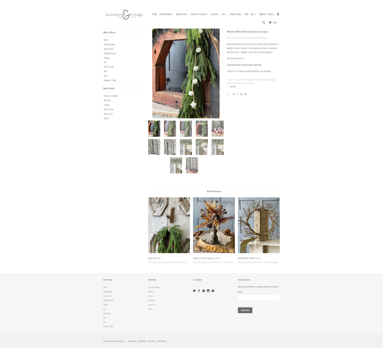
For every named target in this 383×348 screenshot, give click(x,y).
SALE (253, 14)
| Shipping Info (130, 341)
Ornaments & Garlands (244, 83)
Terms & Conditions (111, 95)
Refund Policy (141, 341)
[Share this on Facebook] (237, 94)
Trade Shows (108, 109)
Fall (224, 14)
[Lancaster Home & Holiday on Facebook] (199, 290)
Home (154, 14)
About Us (107, 100)
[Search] (264, 23)
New (246, 14)
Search (106, 118)
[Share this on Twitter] (233, 94)
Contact (106, 104)
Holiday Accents (231, 83)
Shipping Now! (166, 14)
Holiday (215, 14)
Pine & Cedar (236, 14)
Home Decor (182, 14)
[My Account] (278, 14)
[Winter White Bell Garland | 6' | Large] (186, 73)
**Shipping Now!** (250, 79)
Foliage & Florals (199, 14)
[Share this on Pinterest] (240, 94)
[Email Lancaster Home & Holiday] (213, 290)
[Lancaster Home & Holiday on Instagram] (208, 290)
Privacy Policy (150, 341)
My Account (108, 113)
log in (234, 37)
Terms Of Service (161, 341)
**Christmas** (238, 79)
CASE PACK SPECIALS (263, 79)
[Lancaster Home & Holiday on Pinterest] (203, 290)
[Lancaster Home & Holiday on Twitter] (194, 290)
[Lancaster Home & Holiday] (124, 14)
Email (240, 291)
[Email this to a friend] (245, 94)
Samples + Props (267, 14)
